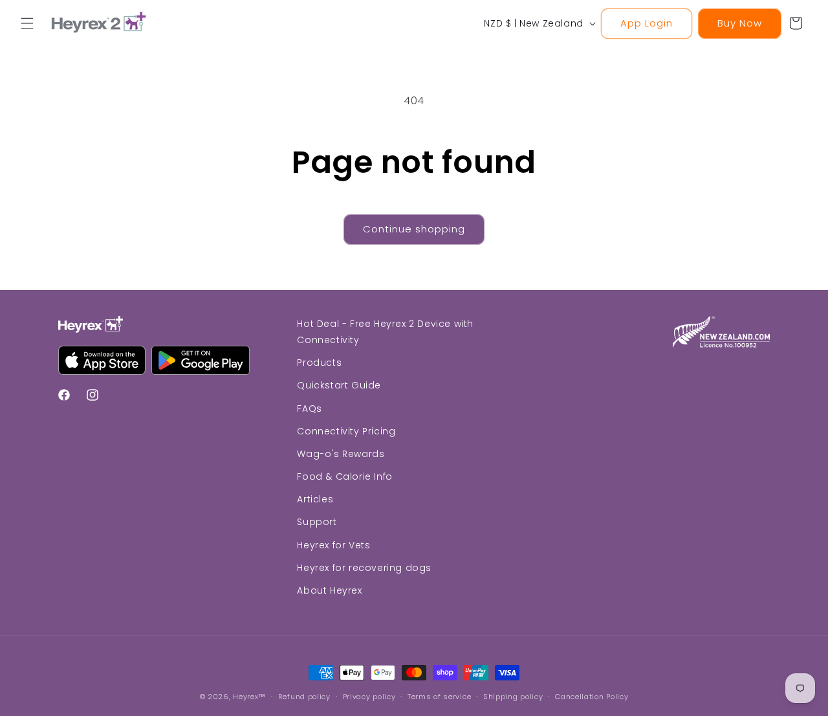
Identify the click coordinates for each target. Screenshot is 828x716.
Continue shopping (414, 229)
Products (319, 363)
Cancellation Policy (591, 696)
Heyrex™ (249, 696)
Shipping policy (513, 696)
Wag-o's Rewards (340, 453)
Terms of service (439, 696)
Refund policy (304, 696)
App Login (646, 23)
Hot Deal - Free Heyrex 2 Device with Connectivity (385, 331)
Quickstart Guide (339, 385)
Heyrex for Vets (333, 545)
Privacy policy (369, 696)
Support (316, 522)
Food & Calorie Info (344, 476)
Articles (315, 499)
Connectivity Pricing (346, 431)
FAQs (309, 408)
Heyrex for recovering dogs (364, 567)
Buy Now (739, 23)
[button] (27, 23)
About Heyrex (329, 590)
